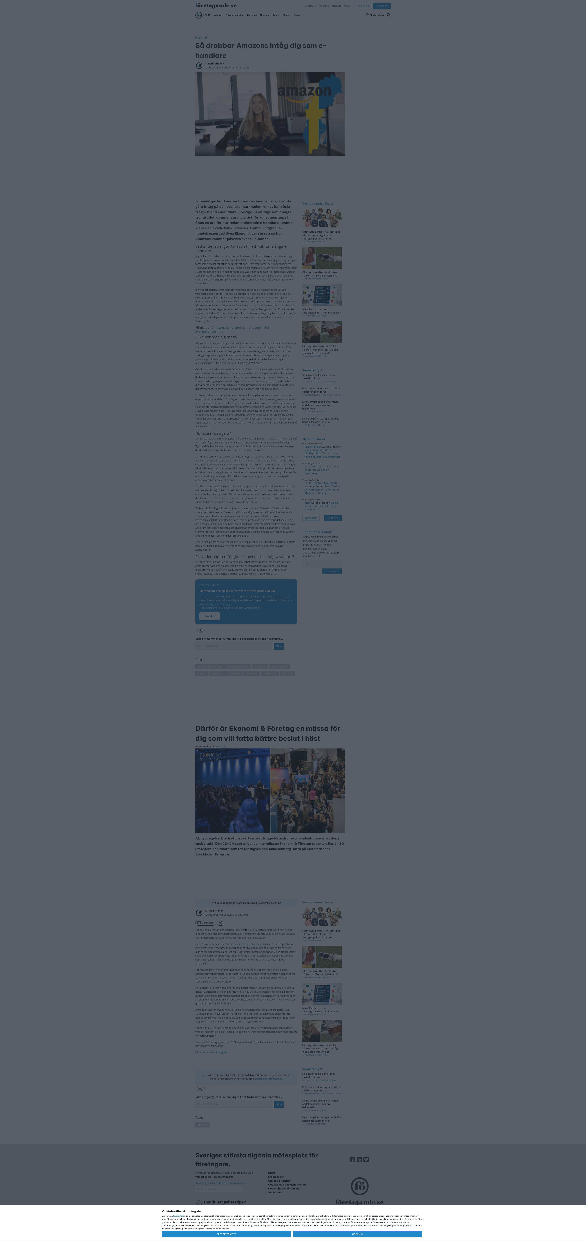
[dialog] (293, 1223)
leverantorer (179, 1216)
